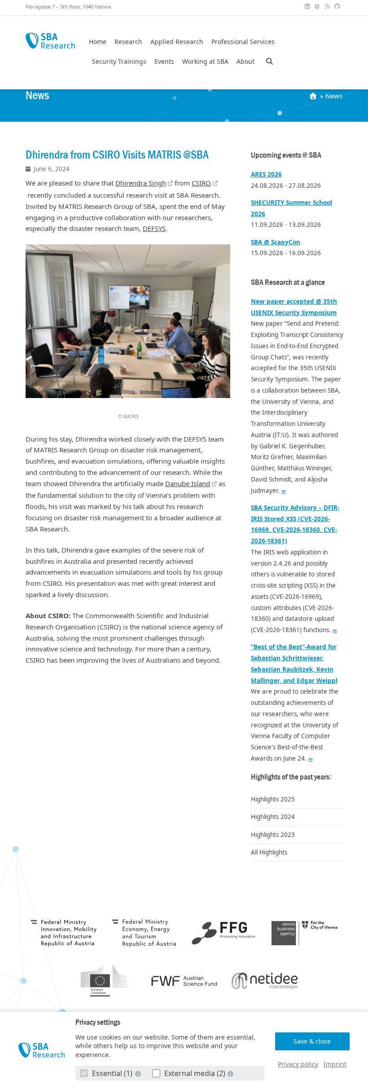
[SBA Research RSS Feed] (328, 6)
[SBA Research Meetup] (318, 6)
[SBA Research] (41, 1050)
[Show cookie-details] (138, 1073)
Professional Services (243, 42)
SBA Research (50, 41)
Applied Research (176, 42)
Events (164, 61)
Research (128, 42)
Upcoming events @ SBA (286, 155)
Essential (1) (112, 1073)
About (245, 61)
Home (97, 42)
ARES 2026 (266, 174)
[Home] (314, 95)
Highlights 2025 (273, 799)
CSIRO (201, 182)
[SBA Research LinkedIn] (307, 6)
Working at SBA (205, 61)
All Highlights (269, 852)
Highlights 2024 (273, 817)
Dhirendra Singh (140, 182)
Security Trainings (119, 61)
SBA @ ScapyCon (275, 242)
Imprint (335, 1064)
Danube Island (187, 483)
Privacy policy (298, 1064)
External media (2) (194, 1073)
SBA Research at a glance (288, 282)
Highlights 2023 (273, 835)
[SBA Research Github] (338, 6)
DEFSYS (154, 228)
